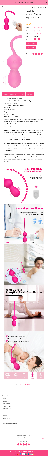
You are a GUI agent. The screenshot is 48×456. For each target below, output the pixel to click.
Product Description (10, 94)
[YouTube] (29, 444)
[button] (29, 24)
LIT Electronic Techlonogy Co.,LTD (29, 451)
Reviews (30, 94)
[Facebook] (21, 444)
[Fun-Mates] (6, 7)
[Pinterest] (24, 444)
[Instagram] (26, 444)
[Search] (43, 7)
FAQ (22, 94)
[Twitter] (18, 444)
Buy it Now (31, 47)
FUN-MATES (37, 33)
